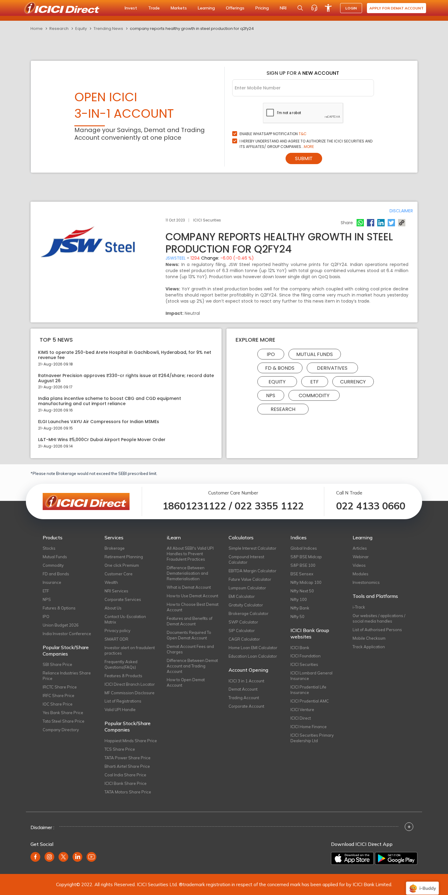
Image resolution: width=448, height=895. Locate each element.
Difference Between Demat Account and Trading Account (192, 666)
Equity (81, 29)
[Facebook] (370, 222)
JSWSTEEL (175, 258)
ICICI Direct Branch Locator (130, 684)
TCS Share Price (120, 749)
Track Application (369, 646)
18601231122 (194, 506)
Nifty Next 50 (302, 590)
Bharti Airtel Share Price (127, 766)
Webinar (361, 556)
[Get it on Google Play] (396, 858)
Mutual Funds (314, 354)
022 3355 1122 (269, 506)
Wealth (111, 582)
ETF (314, 381)
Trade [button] (154, 8)
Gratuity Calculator (246, 604)
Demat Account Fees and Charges (190, 649)
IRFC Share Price (58, 695)
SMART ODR (116, 639)
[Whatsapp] (360, 222)
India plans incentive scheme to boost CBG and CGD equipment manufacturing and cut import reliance (109, 401)
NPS (270, 395)
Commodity (314, 395)
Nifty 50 (297, 616)
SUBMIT (304, 158)
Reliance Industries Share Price (67, 675)
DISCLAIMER (401, 211)
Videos (359, 565)
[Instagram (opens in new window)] (49, 857)
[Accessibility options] (328, 8)
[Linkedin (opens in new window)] (77, 857)
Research (59, 29)
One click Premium (122, 565)
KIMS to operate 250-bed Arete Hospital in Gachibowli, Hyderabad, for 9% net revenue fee (124, 355)
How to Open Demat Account (186, 682)
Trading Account (244, 697)
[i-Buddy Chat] (422, 884)
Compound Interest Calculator (246, 559)
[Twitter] (391, 222)
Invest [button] (131, 8)
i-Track (359, 607)
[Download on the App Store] (352, 858)
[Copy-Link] (401, 222)
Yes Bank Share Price (63, 712)
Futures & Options (59, 608)
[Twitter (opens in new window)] (63, 857)
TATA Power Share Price (128, 757)
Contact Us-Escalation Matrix (125, 619)
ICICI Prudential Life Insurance (308, 690)
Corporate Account (246, 706)
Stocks (49, 548)
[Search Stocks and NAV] (300, 8)
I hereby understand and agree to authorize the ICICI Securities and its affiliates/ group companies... (306, 143)
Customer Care (119, 573)
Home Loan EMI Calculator (253, 647)
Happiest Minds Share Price (131, 740)
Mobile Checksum (369, 638)
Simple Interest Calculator (252, 548)
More (309, 146)
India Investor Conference (67, 633)
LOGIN (351, 8)
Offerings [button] (235, 8)
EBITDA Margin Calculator (252, 570)
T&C (303, 133)
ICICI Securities (304, 664)
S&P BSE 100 (302, 565)
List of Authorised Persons (377, 629)
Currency (353, 381)
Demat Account (243, 689)
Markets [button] (179, 8)
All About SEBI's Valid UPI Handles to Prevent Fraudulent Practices (190, 554)
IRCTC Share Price (60, 687)
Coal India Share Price (125, 774)
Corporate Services (123, 599)
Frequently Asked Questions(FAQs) (121, 664)
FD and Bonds (56, 573)
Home (36, 29)
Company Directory (61, 729)
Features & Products (123, 675)
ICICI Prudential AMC (309, 701)
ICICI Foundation (305, 655)
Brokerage (115, 548)
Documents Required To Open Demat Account (189, 635)
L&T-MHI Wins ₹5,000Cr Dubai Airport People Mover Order (101, 439)
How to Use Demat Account (192, 595)
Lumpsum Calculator (247, 587)
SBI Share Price (57, 664)
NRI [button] (283, 8)
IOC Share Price (58, 704)
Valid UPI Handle (120, 709)
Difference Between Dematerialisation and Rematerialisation (187, 573)
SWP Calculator (243, 622)
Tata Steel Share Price (63, 721)
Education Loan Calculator (253, 656)
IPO (271, 354)
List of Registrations (123, 701)
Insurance (52, 582)
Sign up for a (303, 73)
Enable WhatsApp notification (273, 133)
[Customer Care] (314, 8)
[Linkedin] (381, 222)
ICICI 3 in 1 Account (246, 680)
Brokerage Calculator (248, 613)
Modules (360, 573)
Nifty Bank (299, 608)
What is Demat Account (189, 587)
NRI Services (116, 590)
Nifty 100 (298, 599)
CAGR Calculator (244, 639)
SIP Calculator (242, 630)
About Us (113, 608)
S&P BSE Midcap (306, 556)
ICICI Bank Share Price (126, 783)
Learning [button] (206, 8)
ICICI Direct (300, 718)
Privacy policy (117, 630)
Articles (360, 548)
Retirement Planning (124, 556)
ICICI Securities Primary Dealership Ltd (312, 738)
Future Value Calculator (250, 579)
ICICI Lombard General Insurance (311, 675)
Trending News (108, 29)
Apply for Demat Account (396, 8)
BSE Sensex (301, 573)
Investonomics (366, 582)
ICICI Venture (302, 709)
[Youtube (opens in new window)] (91, 857)
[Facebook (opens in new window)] (35, 857)
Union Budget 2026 (61, 625)
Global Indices (303, 548)
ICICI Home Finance (308, 726)
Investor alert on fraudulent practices (130, 650)
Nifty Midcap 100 (306, 582)
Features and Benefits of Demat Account (189, 621)
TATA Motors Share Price (128, 791)
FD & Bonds (279, 368)
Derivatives (332, 368)
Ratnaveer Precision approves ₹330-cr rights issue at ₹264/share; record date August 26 (126, 378)
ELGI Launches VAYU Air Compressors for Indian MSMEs (98, 421)
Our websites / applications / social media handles (379, 618)
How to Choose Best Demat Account (193, 607)
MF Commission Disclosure (130, 692)
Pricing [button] (262, 8)
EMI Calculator (242, 596)
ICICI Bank (299, 647)
